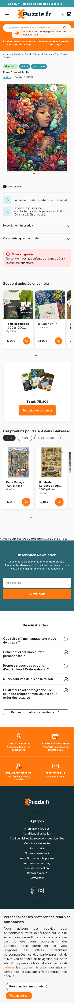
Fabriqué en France (47, 438)
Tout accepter (19, 995)
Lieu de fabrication (37, 868)
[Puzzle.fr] (34, 14)
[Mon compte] (62, 14)
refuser (9, 967)
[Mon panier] (68, 14)
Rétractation (37, 877)
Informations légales (37, 828)
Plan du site (37, 848)
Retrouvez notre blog (37, 863)
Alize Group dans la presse (37, 858)
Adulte (25, 438)
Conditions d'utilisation (37, 833)
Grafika (7, 77)
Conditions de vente (37, 843)
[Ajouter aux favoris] (61, 88)
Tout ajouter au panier (37, 410)
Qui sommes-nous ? (37, 853)
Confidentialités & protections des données (37, 838)
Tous (9, 438)
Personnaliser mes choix (26, 986)
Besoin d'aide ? (37, 873)
